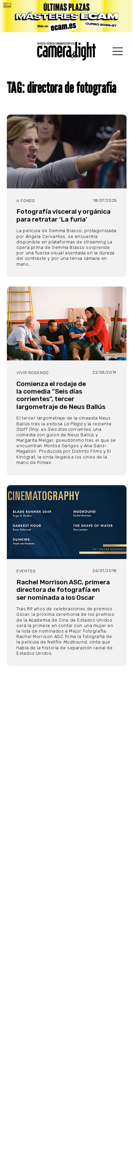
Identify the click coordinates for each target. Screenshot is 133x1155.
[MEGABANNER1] (66, 16)
